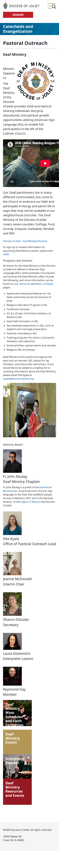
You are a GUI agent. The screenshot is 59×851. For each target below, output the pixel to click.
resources (24, 283)
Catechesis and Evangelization (18, 29)
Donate (18, 15)
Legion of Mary (29, 501)
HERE (6, 254)
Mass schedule (44, 283)
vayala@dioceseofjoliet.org (18, 378)
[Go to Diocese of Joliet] (21, 5)
